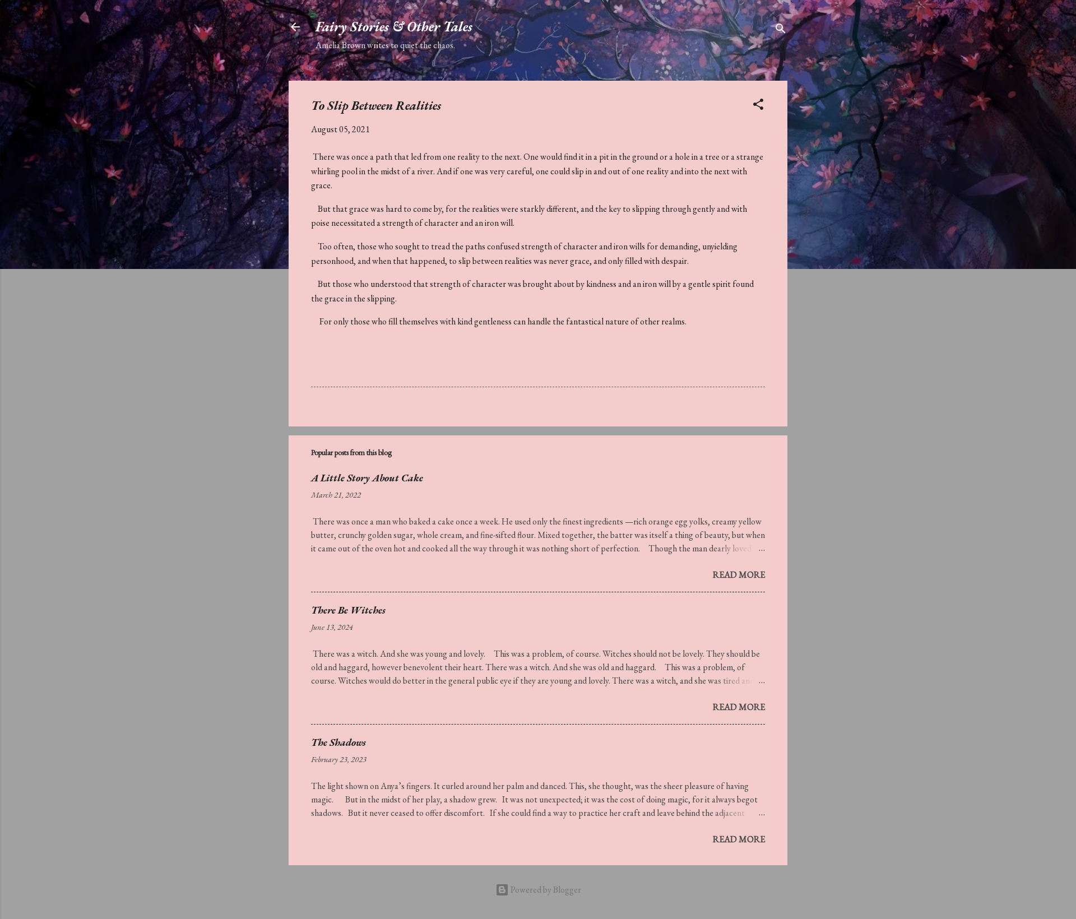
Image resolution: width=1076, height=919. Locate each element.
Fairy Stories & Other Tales (394, 26)
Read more (739, 575)
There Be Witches (348, 610)
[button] (758, 106)
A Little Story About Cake (367, 477)
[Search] (780, 30)
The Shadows (338, 742)
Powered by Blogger (545, 889)
